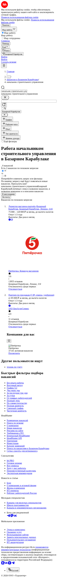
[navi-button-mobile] (4, 65)
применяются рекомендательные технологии (24, 548)
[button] (4, 57)
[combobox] (14, 91)
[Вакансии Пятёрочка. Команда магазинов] (31, 245)
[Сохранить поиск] (4, 105)
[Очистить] (5, 97)
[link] (6, 50)
